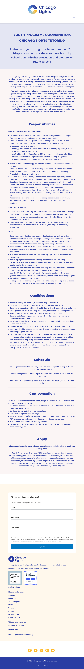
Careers (11, 595)
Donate (11, 611)
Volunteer (12, 608)
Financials (12, 598)
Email (13, 507)
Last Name (15, 527)
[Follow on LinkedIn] (47, 650)
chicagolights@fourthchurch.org (20, 635)
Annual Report (14, 602)
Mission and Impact (16, 592)
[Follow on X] (41, 650)
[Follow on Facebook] (35, 650)
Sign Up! (42, 547)
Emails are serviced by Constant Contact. (50, 541)
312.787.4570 (13, 630)
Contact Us (14, 617)
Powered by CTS (42, 665)
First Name (15, 517)
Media (10, 605)
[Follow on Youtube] (53, 650)
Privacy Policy (13, 614)
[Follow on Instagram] (30, 650)
